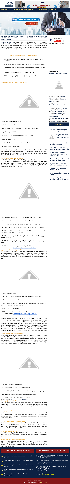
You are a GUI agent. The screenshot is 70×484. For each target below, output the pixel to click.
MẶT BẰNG (33, 10)
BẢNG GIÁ (44, 10)
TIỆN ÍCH (23, 10)
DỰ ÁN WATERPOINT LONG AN (58, 73)
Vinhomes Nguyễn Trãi (7, 42)
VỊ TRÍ (15, 10)
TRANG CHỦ (6, 10)
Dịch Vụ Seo (43, 482)
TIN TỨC (54, 10)
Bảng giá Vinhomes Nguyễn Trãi (19, 399)
